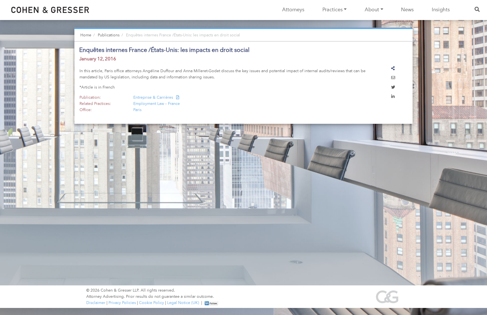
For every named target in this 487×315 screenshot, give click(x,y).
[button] (393, 78)
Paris (137, 110)
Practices (332, 9)
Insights (441, 9)
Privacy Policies (122, 303)
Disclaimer (95, 303)
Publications (108, 35)
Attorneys (293, 9)
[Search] (477, 10)
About (372, 9)
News (407, 9)
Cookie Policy (151, 303)
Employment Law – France (156, 104)
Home (85, 35)
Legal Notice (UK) (183, 303)
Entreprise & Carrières (153, 98)
